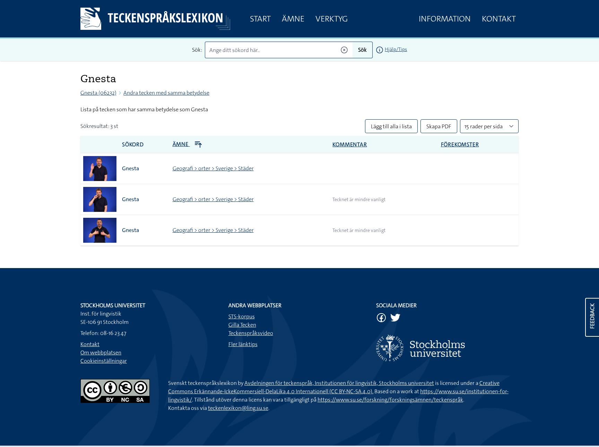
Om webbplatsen (100, 352)
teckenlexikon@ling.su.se (238, 408)
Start (260, 18)
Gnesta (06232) (98, 92)
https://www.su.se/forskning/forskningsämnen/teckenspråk (390, 399)
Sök (362, 49)
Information (445, 18)
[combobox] (279, 50)
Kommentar (349, 144)
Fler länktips (243, 344)
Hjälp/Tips (396, 49)
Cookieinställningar (103, 360)
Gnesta (130, 168)
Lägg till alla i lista (391, 126)
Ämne (293, 18)
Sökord (133, 144)
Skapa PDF (438, 126)
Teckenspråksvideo (250, 333)
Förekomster (460, 144)
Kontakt (499, 18)
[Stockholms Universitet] (447, 348)
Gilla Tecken (242, 324)
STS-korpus (241, 316)
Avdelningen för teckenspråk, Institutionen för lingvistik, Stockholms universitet (339, 383)
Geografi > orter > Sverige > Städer (213, 168)
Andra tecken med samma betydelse (166, 92)
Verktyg (331, 18)
